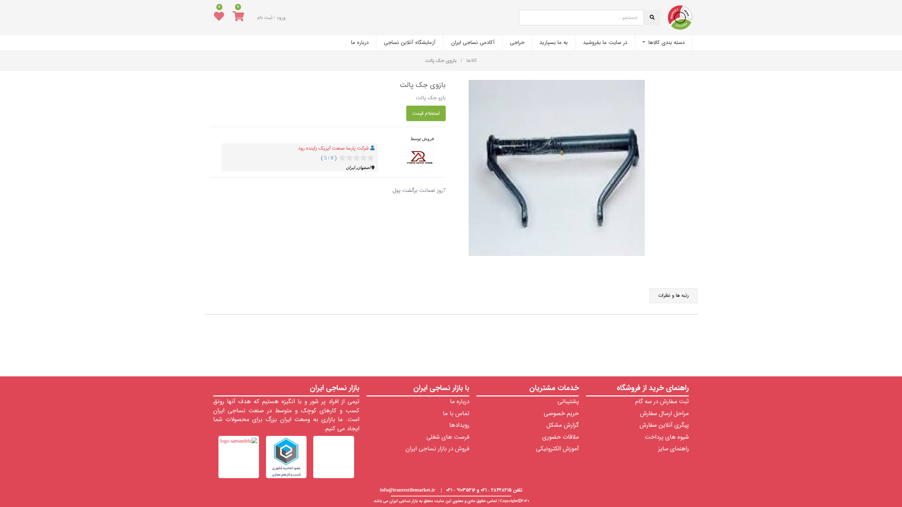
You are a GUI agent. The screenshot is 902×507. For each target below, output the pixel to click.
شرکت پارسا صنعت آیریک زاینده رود (333, 148)
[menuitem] (663, 43)
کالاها (472, 60)
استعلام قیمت (426, 113)
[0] (238, 17)
